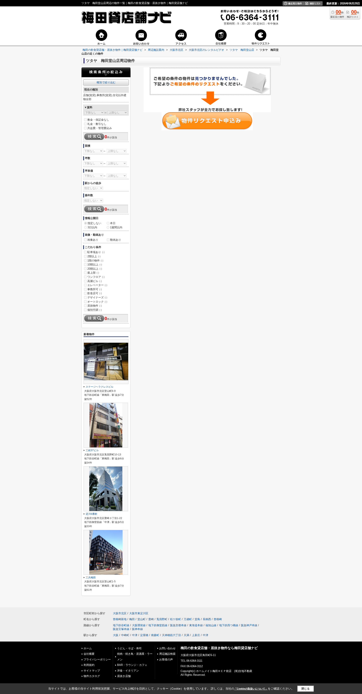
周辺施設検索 (167, 653)
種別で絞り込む (106, 82)
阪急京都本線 (178, 625)
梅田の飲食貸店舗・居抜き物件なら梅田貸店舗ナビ (219, 648)
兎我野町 (161, 619)
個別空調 (94, 309)
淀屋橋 (144, 635)
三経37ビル (92, 450)
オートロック (97, 301)
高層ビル (94, 281)
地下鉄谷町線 (121, 625)
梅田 (132, 619)
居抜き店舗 (124, 676)
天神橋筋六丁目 (171, 635)
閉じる (305, 688)
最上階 (93, 272)
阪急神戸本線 (249, 625)
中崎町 (125, 635)
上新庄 (196, 635)
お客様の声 (166, 659)
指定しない (94, 223)
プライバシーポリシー (97, 659)
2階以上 (94, 256)
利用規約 (89, 665)
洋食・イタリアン (128, 670)
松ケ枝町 (175, 619)
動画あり (115, 239)
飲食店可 (94, 293)
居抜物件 (94, 305)
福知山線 (211, 625)
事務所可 (94, 289)
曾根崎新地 (120, 619)
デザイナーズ (97, 297)
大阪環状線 (139, 625)
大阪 (115, 635)
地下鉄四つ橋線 (228, 625)
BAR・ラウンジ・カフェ (132, 665)
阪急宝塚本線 (121, 629)
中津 (134, 635)
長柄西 (207, 619)
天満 (186, 635)
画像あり (92, 239)
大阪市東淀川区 (138, 613)
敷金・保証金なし (98, 119)
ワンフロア (96, 276)
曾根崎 (218, 619)
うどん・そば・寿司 (129, 648)
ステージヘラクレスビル (99, 386)
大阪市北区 (120, 613)
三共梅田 (91, 577)
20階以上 (94, 268)
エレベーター (97, 285)
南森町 (155, 635)
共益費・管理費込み (99, 128)
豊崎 (151, 619)
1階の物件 (95, 260)
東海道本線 (196, 625)
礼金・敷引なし (96, 123)
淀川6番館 (91, 513)
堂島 (197, 619)
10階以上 (94, 264)
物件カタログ (92, 676)
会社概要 (89, 653)
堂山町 (141, 619)
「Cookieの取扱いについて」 (251, 688)
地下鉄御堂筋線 (157, 625)
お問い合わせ (167, 648)
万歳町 (188, 619)
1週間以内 (116, 227)
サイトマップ (92, 670)
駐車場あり (96, 252)
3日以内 (92, 227)
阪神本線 (137, 629)
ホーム (88, 648)
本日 (112, 223)
